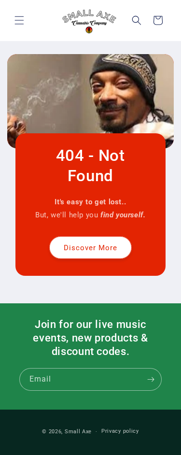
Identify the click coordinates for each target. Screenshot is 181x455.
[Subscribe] (150, 379)
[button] (19, 20)
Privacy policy (120, 431)
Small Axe (78, 431)
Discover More (90, 247)
